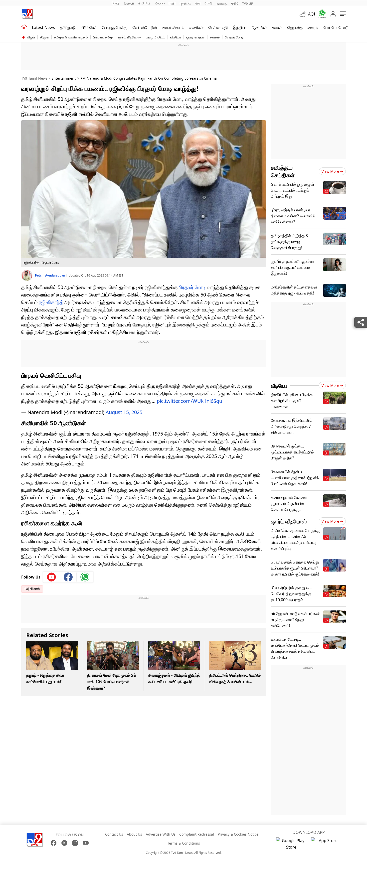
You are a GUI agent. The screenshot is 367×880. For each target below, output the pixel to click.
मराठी (172, 3)
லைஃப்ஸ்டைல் (173, 27)
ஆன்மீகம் (259, 27)
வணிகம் (196, 27)
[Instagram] (75, 843)
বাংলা (197, 3)
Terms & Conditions (183, 843)
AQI (311, 14)
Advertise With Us (161, 834)
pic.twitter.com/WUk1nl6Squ (189, 401)
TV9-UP (247, 3)
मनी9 (234, 3)
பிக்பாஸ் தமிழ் (103, 37)
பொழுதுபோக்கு (115, 27)
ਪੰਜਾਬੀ (208, 3)
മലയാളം (221, 3)
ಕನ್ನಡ (144, 3)
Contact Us (114, 834)
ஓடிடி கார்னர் (195, 37)
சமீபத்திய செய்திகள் (283, 171)
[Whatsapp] (320, 13)
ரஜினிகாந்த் (51, 302)
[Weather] (304, 14)
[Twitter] (64, 843)
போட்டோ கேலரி (336, 27)
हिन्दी (116, 3)
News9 (129, 3)
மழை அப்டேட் (155, 37)
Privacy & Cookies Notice (238, 834)
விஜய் (31, 37)
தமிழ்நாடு (68, 27)
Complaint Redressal (196, 834)
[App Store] (326, 843)
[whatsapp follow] (85, 577)
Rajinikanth (32, 589)
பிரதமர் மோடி (234, 37)
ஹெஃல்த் (295, 27)
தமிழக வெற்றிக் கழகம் (71, 37)
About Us (134, 834)
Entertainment (63, 78)
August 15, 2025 (124, 412)
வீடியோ (175, 37)
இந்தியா (240, 27)
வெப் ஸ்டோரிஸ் (145, 27)
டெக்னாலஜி (218, 27)
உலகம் (277, 27)
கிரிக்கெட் (89, 27)
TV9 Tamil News (34, 78)
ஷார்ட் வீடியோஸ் (129, 37)
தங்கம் (215, 37)
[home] (24, 27)
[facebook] (68, 577)
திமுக (44, 37)
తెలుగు (160, 3)
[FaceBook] (53, 843)
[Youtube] (51, 577)
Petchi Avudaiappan (50, 275)
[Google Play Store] (291, 843)
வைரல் (313, 27)
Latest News (43, 27)
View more (330, 171)
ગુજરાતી (185, 3)
